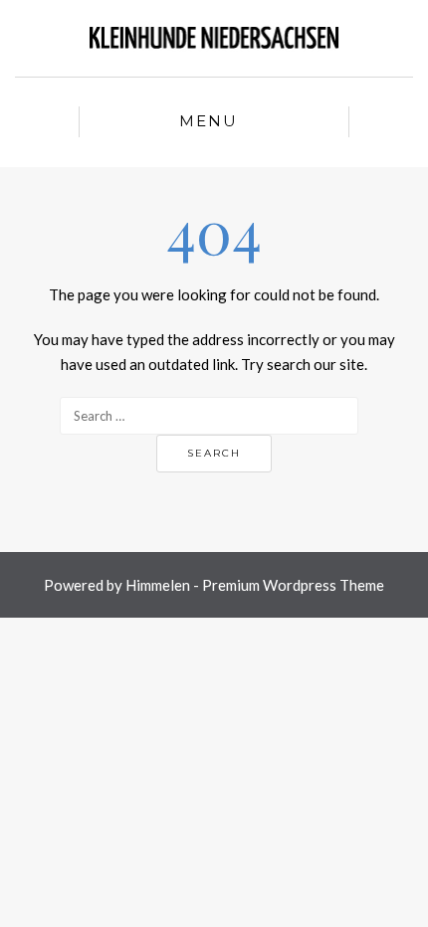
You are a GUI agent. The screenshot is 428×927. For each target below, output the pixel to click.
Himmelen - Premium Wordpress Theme (254, 585)
